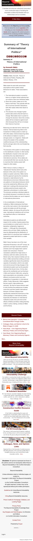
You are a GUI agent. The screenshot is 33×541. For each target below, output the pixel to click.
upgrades (22, 28)
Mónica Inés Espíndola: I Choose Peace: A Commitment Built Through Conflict (16, 320)
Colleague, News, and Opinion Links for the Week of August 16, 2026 (16, 325)
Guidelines (7, 490)
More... (4, 339)
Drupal (20, 524)
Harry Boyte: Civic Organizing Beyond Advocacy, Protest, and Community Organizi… (17, 334)
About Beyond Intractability (16, 357)
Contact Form (16, 520)
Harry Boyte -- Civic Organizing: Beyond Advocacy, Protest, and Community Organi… (16, 330)
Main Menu (16, 19)
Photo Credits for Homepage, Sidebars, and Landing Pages (16, 501)
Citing (7, 496)
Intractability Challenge (16, 374)
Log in (3, 534)
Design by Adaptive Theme (26, 539)
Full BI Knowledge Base (16, 429)
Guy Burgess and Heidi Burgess (12, 512)
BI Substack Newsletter (16, 391)
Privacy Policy (16, 506)
